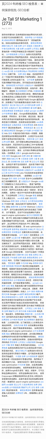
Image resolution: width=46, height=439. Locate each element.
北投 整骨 (6, 156)
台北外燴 (22, 207)
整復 (34, 195)
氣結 (8, 334)
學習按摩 (18, 266)
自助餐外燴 (15, 161)
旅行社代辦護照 (33, 215)
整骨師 (36, 263)
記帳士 (18, 153)
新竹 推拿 (13, 178)
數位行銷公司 (21, 351)
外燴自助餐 (31, 311)
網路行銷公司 (7, 46)
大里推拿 (25, 159)
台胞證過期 (31, 342)
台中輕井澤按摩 (16, 319)
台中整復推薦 (11, 54)
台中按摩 (30, 80)
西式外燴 (5, 294)
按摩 (38, 105)
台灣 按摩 (6, 142)
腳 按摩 (34, 108)
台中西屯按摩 (30, 105)
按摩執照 (19, 393)
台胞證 (26, 111)
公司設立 (22, 54)
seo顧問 (27, 49)
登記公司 (20, 105)
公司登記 (35, 49)
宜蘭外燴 (37, 156)
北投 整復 (28, 255)
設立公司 (35, 161)
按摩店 (36, 255)
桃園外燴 (39, 291)
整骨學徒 (15, 229)
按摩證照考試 (7, 280)
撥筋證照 (33, 198)
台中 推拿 (39, 139)
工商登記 (21, 195)
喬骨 (25, 325)
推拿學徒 (29, 37)
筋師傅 (33, 167)
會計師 (13, 105)
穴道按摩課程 (27, 384)
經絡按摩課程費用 (36, 277)
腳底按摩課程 (36, 43)
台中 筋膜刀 (24, 235)
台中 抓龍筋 (27, 46)
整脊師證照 (11, 85)
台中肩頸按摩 (32, 356)
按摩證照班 (6, 232)
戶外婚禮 (13, 257)
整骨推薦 (10, 266)
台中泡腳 (27, 130)
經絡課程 (23, 229)
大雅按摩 (37, 46)
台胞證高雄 (16, 125)
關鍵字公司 (13, 311)
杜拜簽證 (20, 85)
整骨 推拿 (15, 201)
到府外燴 (30, 139)
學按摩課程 (33, 71)
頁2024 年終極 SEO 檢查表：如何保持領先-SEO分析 (22, 7)
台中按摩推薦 (7, 113)
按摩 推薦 (22, 257)
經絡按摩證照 (10, 40)
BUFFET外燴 (13, 173)
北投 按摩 (25, 161)
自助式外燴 (18, 325)
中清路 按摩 (21, 356)
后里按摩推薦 (7, 111)
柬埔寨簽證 (6, 125)
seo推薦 (39, 122)
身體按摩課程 (32, 257)
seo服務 (9, 384)
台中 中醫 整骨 (8, 345)
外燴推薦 (37, 91)
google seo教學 (37, 111)
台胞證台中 (29, 85)
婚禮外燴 (14, 207)
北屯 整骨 (35, 387)
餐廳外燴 (29, 314)
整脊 (10, 133)
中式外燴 (24, 263)
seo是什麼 (8, 71)
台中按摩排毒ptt (21, 71)
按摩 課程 (22, 74)
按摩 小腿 (33, 159)
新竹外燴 (22, 311)
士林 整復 (37, 308)
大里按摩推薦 (27, 125)
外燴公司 (32, 229)
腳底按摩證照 (10, 130)
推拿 (10, 339)
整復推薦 (20, 170)
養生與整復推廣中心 (10, 297)
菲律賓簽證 (18, 111)
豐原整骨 (12, 263)
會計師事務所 (21, 91)
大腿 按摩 (18, 46)
